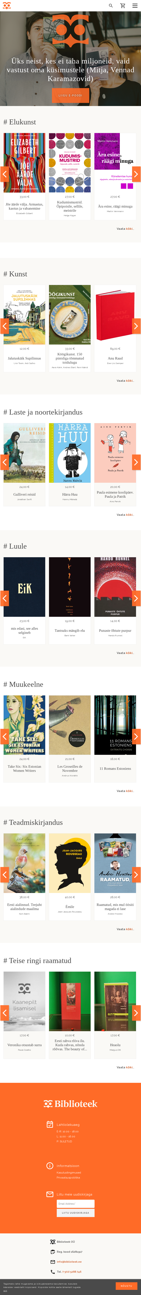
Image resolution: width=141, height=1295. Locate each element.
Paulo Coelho (24, 1050)
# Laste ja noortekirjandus (43, 412)
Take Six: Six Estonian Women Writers (24, 768)
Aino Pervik (115, 501)
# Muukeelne (23, 684)
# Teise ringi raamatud (37, 960)
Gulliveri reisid (24, 494)
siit (5, 1290)
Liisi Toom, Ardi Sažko (24, 363)
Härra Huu (70, 494)
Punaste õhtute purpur (115, 630)
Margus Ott (115, 1050)
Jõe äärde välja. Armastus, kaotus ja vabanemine (24, 206)
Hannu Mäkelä (70, 499)
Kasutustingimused (69, 1172)
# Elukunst (19, 122)
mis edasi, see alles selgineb (24, 630)
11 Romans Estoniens (115, 769)
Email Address (65, 1201)
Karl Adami (24, 914)
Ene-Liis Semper (115, 363)
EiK (24, 637)
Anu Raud (115, 358)
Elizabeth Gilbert (24, 213)
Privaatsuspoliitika (68, 1177)
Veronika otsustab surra (24, 1045)
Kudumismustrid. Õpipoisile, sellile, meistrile (70, 206)
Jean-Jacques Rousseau (70, 912)
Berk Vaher (69, 635)
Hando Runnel (115, 635)
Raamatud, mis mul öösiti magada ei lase (115, 907)
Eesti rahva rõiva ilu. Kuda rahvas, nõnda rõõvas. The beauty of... (70, 1045)
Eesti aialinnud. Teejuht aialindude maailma (24, 907)
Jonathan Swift (24, 499)
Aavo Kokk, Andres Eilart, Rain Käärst (70, 367)
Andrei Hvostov (115, 914)
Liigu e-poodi (71, 95)
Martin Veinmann (115, 211)
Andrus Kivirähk (70, 775)
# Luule (15, 546)
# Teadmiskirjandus (33, 822)
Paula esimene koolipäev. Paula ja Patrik (115, 494)
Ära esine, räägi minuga (115, 206)
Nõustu (126, 1286)
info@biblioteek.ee (69, 1261)
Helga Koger (70, 215)
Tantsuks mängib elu (70, 630)
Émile (70, 907)
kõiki (129, 228)
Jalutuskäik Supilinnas (24, 358)
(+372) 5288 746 (71, 1271)
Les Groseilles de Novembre (69, 768)
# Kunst (15, 274)
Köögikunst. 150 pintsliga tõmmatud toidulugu (70, 358)
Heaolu (115, 1045)
